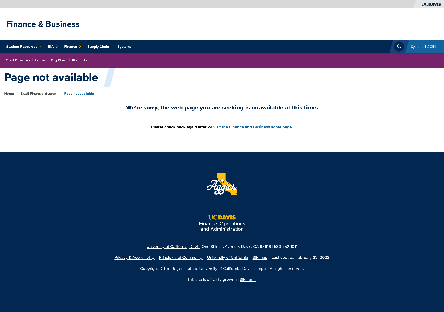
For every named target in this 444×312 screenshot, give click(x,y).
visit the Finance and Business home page (252, 127)
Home (9, 93)
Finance (70, 46)
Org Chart (59, 60)
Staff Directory (18, 60)
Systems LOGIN (423, 46)
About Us (79, 60)
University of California (227, 257)
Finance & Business (43, 24)
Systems (124, 46)
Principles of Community (181, 257)
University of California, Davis (173, 246)
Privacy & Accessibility (134, 257)
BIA (51, 46)
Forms (40, 60)
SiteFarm (248, 279)
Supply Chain (98, 46)
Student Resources (21, 46)
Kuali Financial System (39, 93)
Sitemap (260, 257)
